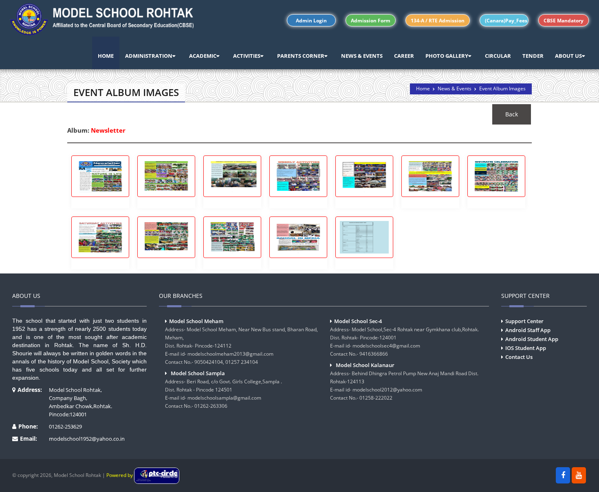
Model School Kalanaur (365, 365)
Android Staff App (528, 330)
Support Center (524, 321)
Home (423, 88)
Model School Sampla (198, 373)
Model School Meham (196, 321)
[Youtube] (579, 475)
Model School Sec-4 (358, 321)
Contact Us (519, 357)
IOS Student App (525, 348)
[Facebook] (563, 475)
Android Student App (531, 339)
